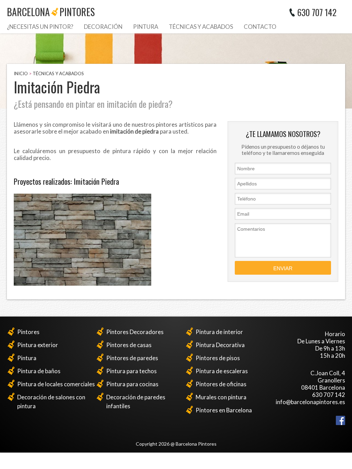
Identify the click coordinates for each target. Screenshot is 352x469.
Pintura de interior (219, 331)
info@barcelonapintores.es (310, 401)
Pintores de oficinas (221, 384)
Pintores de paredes (132, 358)
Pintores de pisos (218, 358)
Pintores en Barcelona (224, 410)
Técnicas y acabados (201, 26)
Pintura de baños (38, 371)
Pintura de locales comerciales (56, 384)
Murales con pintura (221, 397)
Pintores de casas (129, 344)
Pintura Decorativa (220, 344)
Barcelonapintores (51, 12)
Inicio (21, 73)
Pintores (28, 331)
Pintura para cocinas (132, 384)
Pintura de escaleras (222, 371)
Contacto (260, 26)
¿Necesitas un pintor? (40, 26)
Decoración (103, 26)
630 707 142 (317, 12)
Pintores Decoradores (135, 331)
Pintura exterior (37, 344)
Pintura (145, 26)
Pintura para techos (131, 371)
